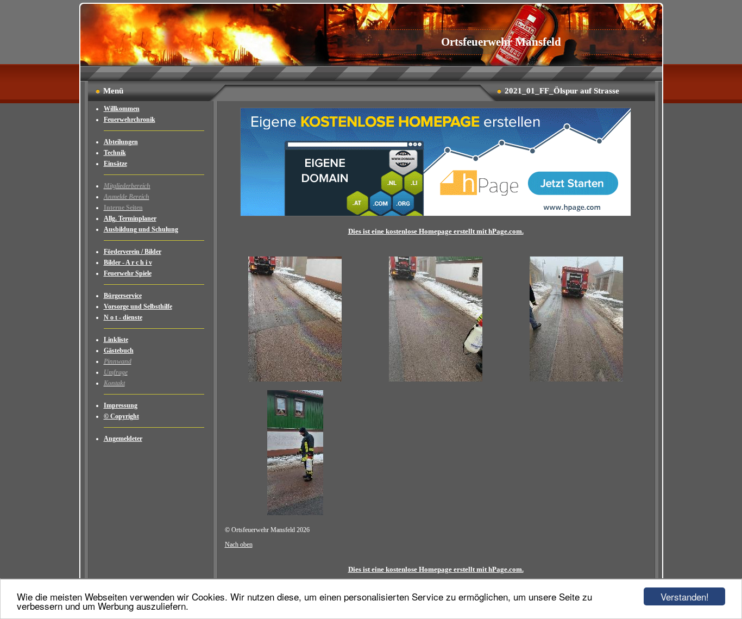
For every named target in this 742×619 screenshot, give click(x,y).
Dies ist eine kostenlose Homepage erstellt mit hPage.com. (436, 231)
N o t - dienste (123, 317)
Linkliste (116, 339)
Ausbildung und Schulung (141, 229)
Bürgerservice (123, 295)
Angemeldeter (123, 438)
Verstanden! (685, 596)
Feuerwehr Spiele (128, 273)
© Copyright (121, 416)
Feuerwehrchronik (129, 119)
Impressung (120, 405)
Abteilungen (121, 142)
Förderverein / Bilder (132, 251)
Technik (115, 153)
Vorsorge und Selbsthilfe (138, 306)
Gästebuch (119, 350)
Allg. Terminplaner (130, 218)
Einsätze (115, 163)
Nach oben (239, 544)
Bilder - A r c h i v (128, 262)
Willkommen (122, 108)
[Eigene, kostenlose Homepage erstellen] (435, 214)
